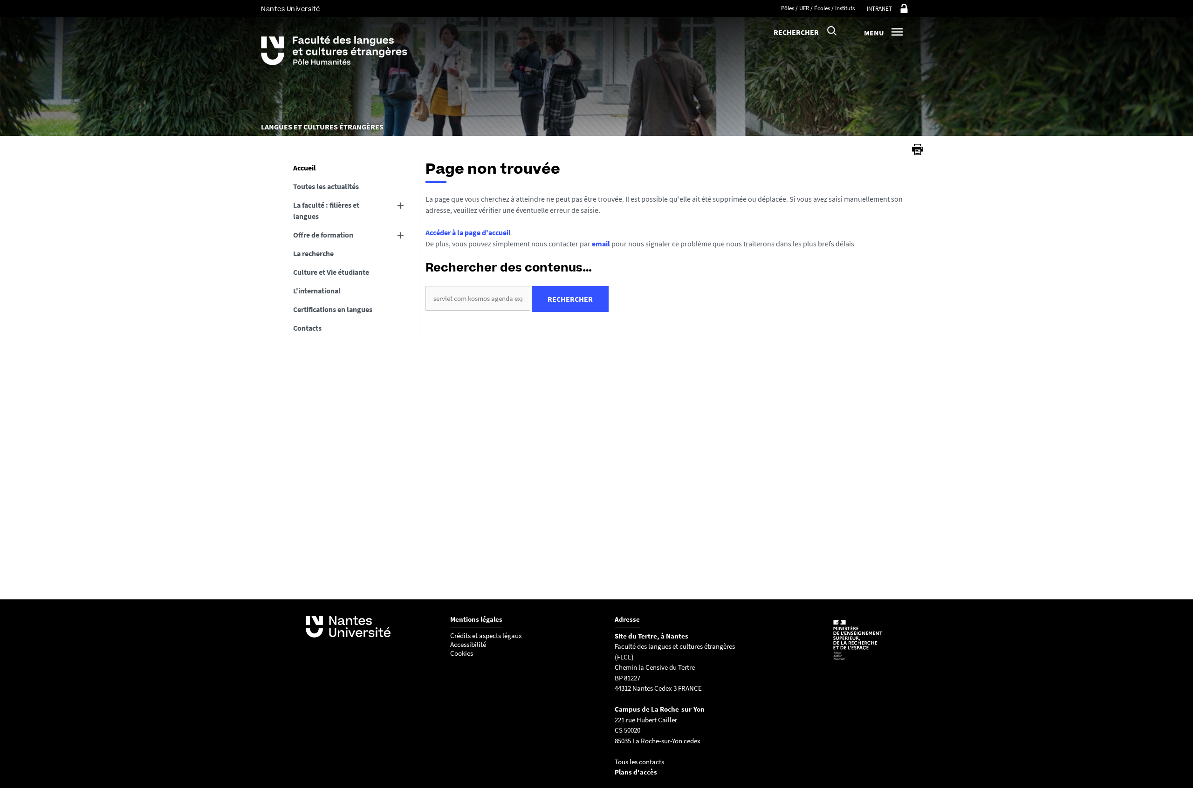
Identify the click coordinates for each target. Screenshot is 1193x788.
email (601, 243)
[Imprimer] (917, 149)
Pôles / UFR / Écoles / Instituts (818, 8)
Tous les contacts (639, 761)
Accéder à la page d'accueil (468, 232)
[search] (477, 298)
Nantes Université (290, 9)
